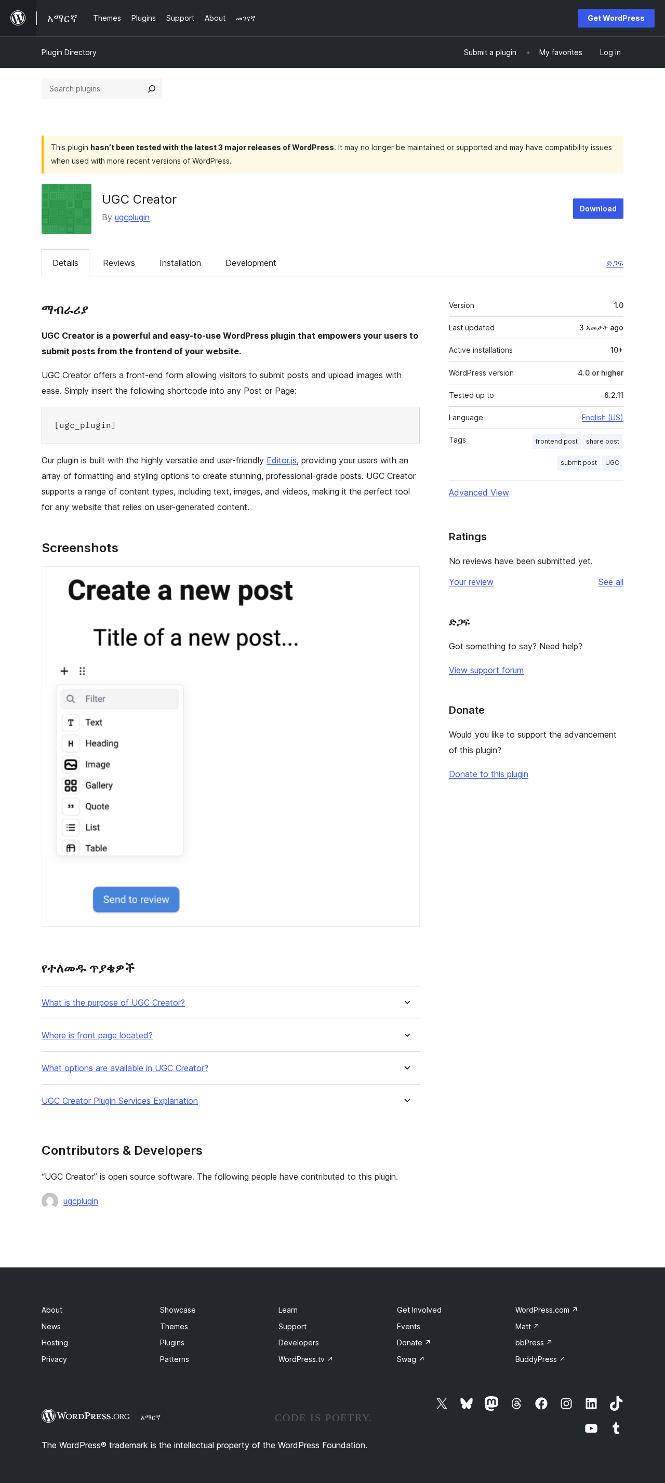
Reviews (119, 263)
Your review (471, 582)
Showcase (178, 1309)
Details (65, 263)
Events (408, 1326)
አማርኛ (151, 1417)
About (52, 1309)
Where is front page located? (97, 1035)
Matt (527, 1326)
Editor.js (282, 460)
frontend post (557, 441)
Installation (180, 263)
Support (292, 1326)
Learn (288, 1309)
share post (602, 441)
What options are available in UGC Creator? (125, 1068)
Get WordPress (616, 18)
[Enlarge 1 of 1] (406, 580)
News (51, 1326)
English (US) (602, 417)
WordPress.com (546, 1309)
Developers (298, 1342)
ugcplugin (132, 217)
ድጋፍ (614, 263)
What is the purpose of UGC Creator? (113, 1003)
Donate (414, 1342)
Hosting (55, 1342)
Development (250, 263)
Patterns (174, 1359)
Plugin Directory (69, 52)
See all (610, 582)
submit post (579, 462)
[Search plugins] (151, 88)
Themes (174, 1326)
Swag (411, 1359)
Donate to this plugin (488, 774)
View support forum (486, 670)
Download (598, 208)
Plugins (172, 1342)
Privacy (54, 1359)
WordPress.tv (306, 1359)
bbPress (534, 1342)
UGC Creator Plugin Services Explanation (120, 1101)
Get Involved (419, 1309)
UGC (612, 462)
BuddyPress (540, 1359)
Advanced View (479, 492)
